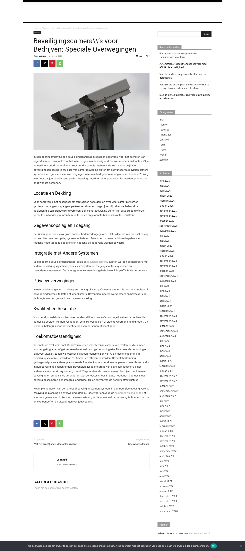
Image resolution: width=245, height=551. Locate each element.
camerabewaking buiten (129, 392)
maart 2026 (166, 195)
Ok (213, 545)
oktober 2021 (167, 446)
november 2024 (168, 265)
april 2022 (165, 416)
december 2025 (168, 210)
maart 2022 (166, 421)
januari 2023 (167, 370)
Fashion (164, 124)
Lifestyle (164, 139)
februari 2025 (167, 250)
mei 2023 (165, 350)
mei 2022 (165, 410)
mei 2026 (165, 185)
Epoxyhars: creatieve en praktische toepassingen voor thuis (178, 55)
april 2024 (165, 300)
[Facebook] (37, 63)
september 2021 (169, 451)
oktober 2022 (167, 385)
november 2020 (168, 501)
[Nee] (240, 546)
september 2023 (169, 330)
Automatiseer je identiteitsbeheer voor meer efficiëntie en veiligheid (183, 66)
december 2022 (168, 375)
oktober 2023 (167, 325)
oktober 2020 (167, 506)
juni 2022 (165, 405)
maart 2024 (166, 305)
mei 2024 (165, 295)
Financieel (165, 134)
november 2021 (168, 441)
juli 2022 (164, 400)
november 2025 (168, 215)
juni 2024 (165, 290)
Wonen (45, 28)
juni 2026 (165, 180)
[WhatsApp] (59, 63)
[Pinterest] (52, 63)
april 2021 (165, 476)
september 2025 (169, 225)
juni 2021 (165, 466)
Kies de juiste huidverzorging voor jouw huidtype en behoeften (185, 97)
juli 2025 (164, 235)
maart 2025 (166, 245)
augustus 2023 (168, 335)
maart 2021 (166, 481)
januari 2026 (167, 205)
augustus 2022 (168, 395)
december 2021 (168, 436)
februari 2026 (167, 200)
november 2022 (168, 380)
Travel (163, 149)
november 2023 (168, 320)
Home (36, 28)
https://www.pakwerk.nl (67, 464)
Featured (165, 129)
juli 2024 (164, 285)
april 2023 (165, 355)
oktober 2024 (167, 270)
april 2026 (165, 190)
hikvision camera (97, 261)
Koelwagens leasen (139, 444)
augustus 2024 (168, 280)
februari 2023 (167, 365)
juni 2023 (165, 345)
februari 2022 (167, 426)
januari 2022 (167, 431)
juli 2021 (164, 461)
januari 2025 (167, 255)
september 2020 (169, 511)
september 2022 (169, 390)
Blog (162, 119)
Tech (162, 144)
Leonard (42, 56)
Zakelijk (164, 159)
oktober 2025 (167, 220)
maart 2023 (166, 360)
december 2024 (168, 260)
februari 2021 (167, 486)
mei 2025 (165, 240)
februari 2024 (167, 310)
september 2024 (169, 275)
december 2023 (168, 315)
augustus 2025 (168, 230)
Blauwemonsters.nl (199, 533)
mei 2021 (165, 471)
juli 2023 (164, 340)
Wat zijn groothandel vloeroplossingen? (55, 444)
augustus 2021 (168, 456)
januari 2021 (167, 491)
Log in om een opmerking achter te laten (56, 487)
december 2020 (168, 496)
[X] (44, 63)
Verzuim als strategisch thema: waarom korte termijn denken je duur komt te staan (184, 86)
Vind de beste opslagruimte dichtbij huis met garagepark (183, 76)
